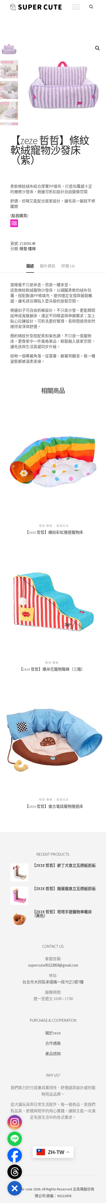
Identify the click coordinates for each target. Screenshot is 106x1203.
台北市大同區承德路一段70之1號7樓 (53, 981)
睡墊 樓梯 (28, 248)
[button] (97, 48)
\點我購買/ (19, 215)
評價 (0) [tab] (68, 265)
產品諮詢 (53, 1053)
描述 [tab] (30, 265)
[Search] (91, 7)
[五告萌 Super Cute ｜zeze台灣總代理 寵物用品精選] (36, 7)
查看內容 (54, 458)
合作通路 (53, 1043)
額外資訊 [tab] (47, 265)
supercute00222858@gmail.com (53, 965)
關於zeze (53, 1033)
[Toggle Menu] (76, 7)
